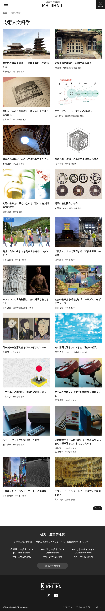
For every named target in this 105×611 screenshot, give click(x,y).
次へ (96, 508)
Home (5, 13)
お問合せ (100, 6)
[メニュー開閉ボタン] (6, 4)
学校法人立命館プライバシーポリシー (89, 607)
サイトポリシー (68, 607)
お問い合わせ (54, 566)
